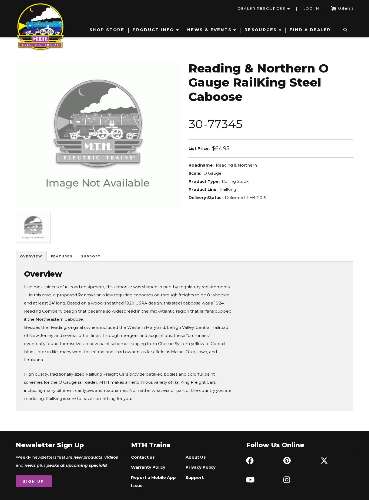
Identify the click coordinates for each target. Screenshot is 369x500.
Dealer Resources (262, 8)
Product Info (153, 29)
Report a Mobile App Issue (153, 481)
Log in (311, 8)
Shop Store (106, 29)
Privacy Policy (201, 467)
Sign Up (33, 481)
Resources (260, 29)
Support (91, 256)
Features (62, 256)
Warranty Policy (148, 467)
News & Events (209, 29)
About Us (196, 457)
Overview (31, 256)
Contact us (143, 457)
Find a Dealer (310, 29)
